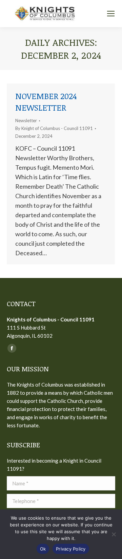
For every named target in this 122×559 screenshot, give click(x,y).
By (54, 128)
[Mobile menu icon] (110, 13)
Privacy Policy (71, 549)
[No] (113, 534)
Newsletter (26, 120)
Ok (43, 549)
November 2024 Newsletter (46, 101)
